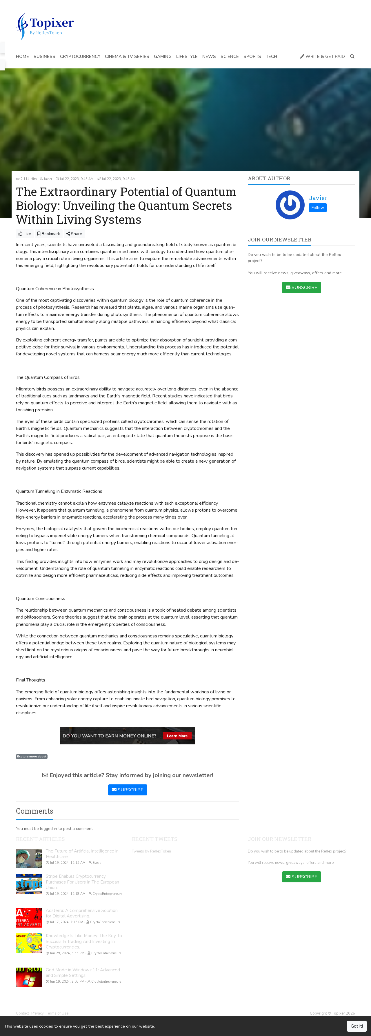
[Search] (351, 56)
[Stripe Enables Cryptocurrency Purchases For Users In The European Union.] (29, 884)
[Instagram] (44, 4)
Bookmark (50, 234)
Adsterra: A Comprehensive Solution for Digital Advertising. (82, 913)
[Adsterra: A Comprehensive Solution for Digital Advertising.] (29, 918)
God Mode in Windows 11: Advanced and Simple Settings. (83, 973)
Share (76, 234)
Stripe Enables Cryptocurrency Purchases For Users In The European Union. (82, 881)
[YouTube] (35, 4)
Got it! (357, 1026)
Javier (318, 197)
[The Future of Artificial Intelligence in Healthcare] (29, 858)
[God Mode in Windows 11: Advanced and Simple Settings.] (29, 977)
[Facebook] (18, 4)
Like (27, 234)
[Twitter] (27, 4)
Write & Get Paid (324, 56)
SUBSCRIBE (130, 790)
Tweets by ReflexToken (151, 851)
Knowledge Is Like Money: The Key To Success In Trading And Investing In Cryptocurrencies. (84, 941)
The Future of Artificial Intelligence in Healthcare (82, 854)
